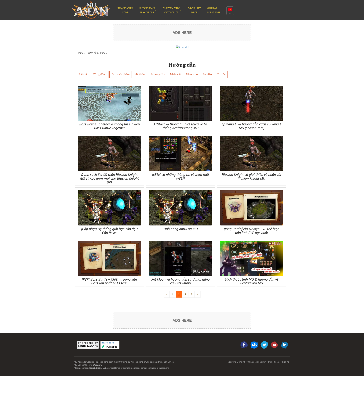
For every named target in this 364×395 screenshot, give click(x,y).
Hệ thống (140, 74)
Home (80, 53)
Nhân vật (175, 74)
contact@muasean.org (158, 368)
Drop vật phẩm (120, 74)
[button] (148, 10)
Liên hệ (285, 362)
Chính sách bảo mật (256, 362)
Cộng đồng (99, 74)
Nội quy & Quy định (236, 362)
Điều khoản (273, 362)
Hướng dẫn (92, 53)
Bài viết (83, 74)
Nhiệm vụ (192, 74)
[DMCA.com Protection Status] (88, 344)
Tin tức (221, 74)
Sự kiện (207, 74)
